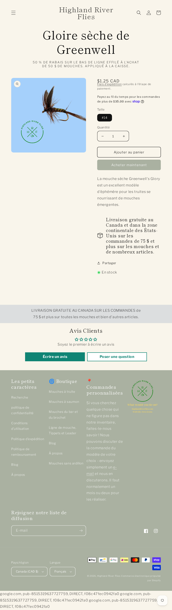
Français (60, 571)
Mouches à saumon (64, 401)
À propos (18, 474)
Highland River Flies (108, 575)
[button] (13, 13)
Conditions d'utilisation (20, 425)
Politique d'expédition (27, 439)
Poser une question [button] (117, 357)
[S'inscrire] (81, 530)
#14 (105, 117)
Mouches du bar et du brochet (63, 414)
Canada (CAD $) (27, 571)
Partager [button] (109, 263)
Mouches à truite (62, 391)
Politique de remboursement (23, 451)
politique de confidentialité (22, 410)
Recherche (19, 397)
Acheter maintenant (129, 165)
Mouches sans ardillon (66, 463)
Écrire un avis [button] (55, 357)
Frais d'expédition (109, 84)
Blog (14, 464)
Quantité (103, 127)
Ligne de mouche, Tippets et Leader (62, 430)
